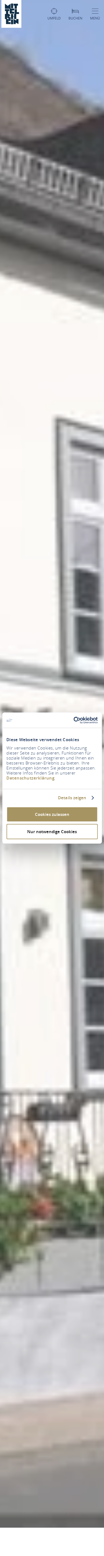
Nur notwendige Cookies (52, 832)
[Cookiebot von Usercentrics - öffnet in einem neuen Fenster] (74, 720)
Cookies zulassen (52, 814)
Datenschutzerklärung (30, 778)
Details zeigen (72, 797)
